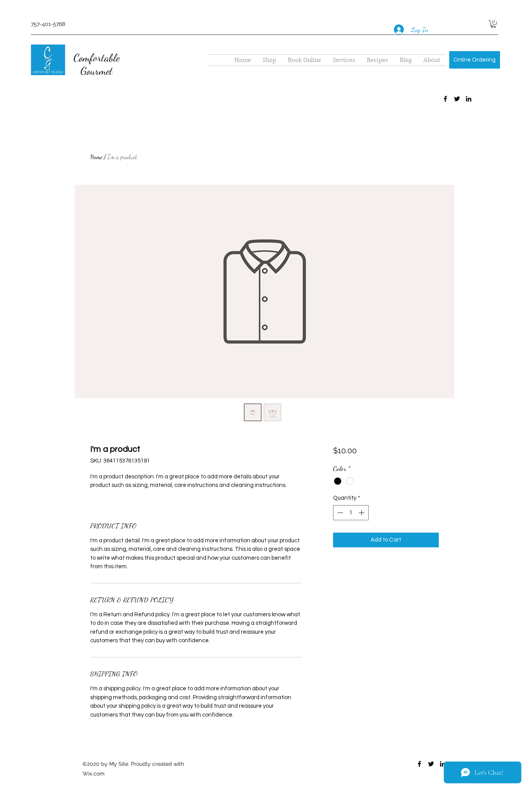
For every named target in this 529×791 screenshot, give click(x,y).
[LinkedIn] (468, 99)
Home (96, 156)
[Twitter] (457, 99)
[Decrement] (339, 513)
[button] (493, 24)
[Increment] (362, 513)
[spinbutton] (350, 513)
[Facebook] (445, 99)
